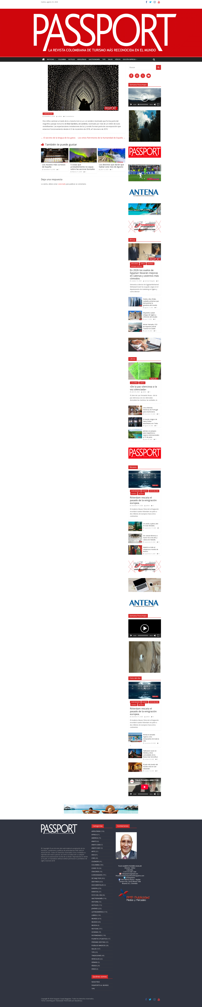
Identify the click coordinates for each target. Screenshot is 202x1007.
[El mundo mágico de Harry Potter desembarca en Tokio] (135, 418)
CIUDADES (95, 861)
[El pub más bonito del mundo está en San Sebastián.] (135, 764)
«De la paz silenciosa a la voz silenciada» (143, 388)
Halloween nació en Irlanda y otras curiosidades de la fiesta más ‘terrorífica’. (150, 754)
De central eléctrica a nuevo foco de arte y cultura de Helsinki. (150, 538)
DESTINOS (150, 264)
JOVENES (95, 908)
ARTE (93, 851)
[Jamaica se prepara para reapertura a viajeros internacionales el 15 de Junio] (135, 430)
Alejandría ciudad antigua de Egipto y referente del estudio (150, 315)
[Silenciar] (155, 104)
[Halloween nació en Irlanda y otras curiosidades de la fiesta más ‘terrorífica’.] (135, 750)
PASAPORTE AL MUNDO (100, 985)
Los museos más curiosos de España (53, 165)
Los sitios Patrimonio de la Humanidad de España (101, 137)
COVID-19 (95, 868)
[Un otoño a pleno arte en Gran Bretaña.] (135, 523)
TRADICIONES (96, 956)
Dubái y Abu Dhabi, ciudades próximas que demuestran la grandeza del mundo (151, 302)
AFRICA (143, 264)
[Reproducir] (131, 104)
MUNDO (133, 494)
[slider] (143, 104)
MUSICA (94, 925)
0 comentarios (69, 116)
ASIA (93, 855)
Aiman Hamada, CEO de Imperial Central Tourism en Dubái (150, 326)
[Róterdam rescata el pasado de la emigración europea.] (144, 472)
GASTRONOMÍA (94, 59)
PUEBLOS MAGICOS (98, 945)
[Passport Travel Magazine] (101, 10)
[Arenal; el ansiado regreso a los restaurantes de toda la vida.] (135, 734)
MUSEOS (141, 494)
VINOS (94, 969)
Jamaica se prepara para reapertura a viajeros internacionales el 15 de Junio (151, 434)
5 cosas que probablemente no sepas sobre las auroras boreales (82, 166)
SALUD (110, 59)
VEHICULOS (96, 959)
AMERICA (95, 838)
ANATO (94, 841)
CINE (93, 858)
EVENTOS (95, 892)
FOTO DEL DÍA (154, 491)
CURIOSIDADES (48, 114)
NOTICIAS (50, 59)
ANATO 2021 (96, 848)
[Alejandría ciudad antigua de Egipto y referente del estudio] (135, 312)
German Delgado (149, 281)
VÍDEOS (117, 59)
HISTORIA (95, 902)
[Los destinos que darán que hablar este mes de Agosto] (111, 149)
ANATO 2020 (96, 845)
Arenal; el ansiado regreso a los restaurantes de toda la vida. (151, 738)
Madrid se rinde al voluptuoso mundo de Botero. (150, 549)
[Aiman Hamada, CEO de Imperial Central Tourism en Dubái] (135, 323)
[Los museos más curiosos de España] (54, 149)
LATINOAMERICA (97, 912)
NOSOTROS (96, 982)
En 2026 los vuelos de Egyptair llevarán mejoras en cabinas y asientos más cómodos (144, 274)
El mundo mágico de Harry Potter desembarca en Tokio (150, 421)
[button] (144, 97)
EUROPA (144, 491)
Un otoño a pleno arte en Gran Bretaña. (150, 525)
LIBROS (142, 383)
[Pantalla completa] (158, 104)
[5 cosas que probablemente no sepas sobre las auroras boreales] (83, 149)
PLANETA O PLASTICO (99, 939)
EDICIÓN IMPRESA (129, 59)
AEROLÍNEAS (81, 59)
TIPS (103, 59)
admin (60, 116)
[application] (144, 97)
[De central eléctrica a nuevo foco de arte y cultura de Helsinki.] (135, 535)
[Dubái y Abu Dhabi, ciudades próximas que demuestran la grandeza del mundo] (135, 298)
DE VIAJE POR (96, 878)
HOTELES (71, 59)
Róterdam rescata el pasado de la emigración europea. (143, 500)
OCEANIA (95, 932)
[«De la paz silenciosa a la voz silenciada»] (144, 364)
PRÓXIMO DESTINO (136, 266)
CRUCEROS (95, 872)
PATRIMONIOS (97, 935)
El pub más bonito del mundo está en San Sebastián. (150, 766)
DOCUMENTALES (98, 885)
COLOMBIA (62, 59)
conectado (62, 184)
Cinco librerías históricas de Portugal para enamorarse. (150, 410)
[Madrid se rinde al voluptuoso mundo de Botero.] (135, 546)
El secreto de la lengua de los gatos (58, 137)
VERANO (94, 962)
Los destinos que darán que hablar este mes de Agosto (111, 165)
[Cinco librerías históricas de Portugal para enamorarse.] (135, 407)
